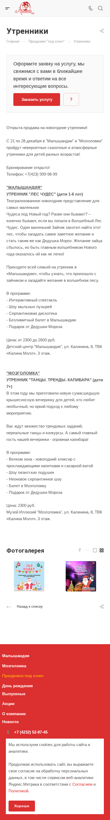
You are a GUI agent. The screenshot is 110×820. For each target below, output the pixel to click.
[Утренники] (29, 576)
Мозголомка (14, 666)
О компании (14, 713)
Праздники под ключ (23, 675)
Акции (8, 703)
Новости (10, 721)
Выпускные (13, 693)
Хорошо (21, 806)
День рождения (17, 686)
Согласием (82, 784)
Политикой (18, 791)
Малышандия (15, 655)
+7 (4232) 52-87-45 (31, 732)
